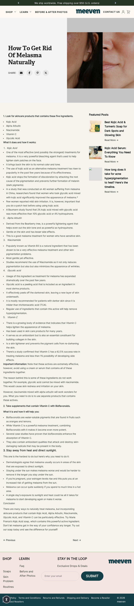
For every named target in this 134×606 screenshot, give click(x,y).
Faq (22, 566)
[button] (18, 3)
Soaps (7, 571)
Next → (77, 540)
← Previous (9, 540)
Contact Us (111, 11)
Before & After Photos (51, 12)
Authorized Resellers (13, 601)
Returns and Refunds (54, 598)
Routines (8, 586)
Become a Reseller (100, 598)
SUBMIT (92, 576)
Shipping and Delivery (78, 598)
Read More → (111, 140)
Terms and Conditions (29, 598)
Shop (9, 12)
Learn (24, 12)
